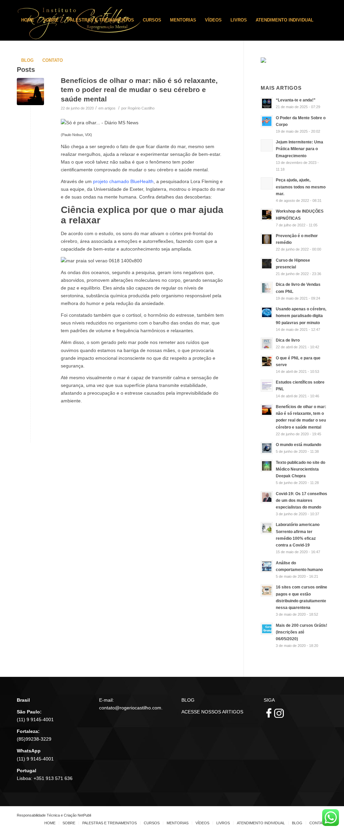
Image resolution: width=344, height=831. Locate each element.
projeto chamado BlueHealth (123, 181)
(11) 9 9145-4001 (35, 719)
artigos (110, 108)
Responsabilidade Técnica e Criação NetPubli (54, 815)
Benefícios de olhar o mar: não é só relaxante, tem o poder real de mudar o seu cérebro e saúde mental (139, 90)
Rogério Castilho (141, 108)
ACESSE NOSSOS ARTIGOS (212, 711)
